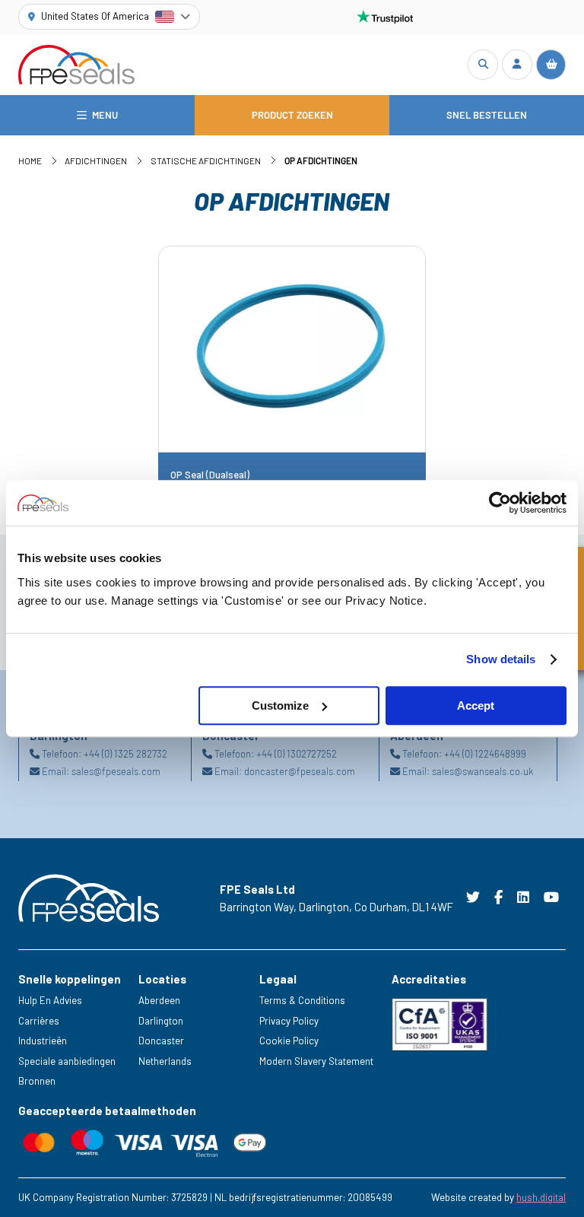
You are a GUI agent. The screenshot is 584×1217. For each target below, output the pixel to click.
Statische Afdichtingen (206, 160)
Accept (475, 705)
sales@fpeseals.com (115, 771)
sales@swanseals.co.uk (482, 771)
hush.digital (541, 1197)
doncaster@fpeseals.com (299, 771)
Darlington (160, 1021)
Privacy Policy (289, 1021)
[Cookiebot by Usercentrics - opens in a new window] (500, 502)
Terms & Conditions (302, 1000)
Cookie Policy (289, 1040)
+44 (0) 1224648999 (485, 754)
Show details (500, 659)
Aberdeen (159, 1000)
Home (30, 160)
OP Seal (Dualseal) (209, 475)
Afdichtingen (96, 160)
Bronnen (37, 1081)
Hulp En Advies (50, 1000)
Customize (280, 705)
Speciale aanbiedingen (67, 1061)
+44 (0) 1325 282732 (125, 754)
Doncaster (161, 1040)
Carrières (38, 1021)
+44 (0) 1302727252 (296, 754)
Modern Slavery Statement (316, 1061)
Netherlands (165, 1061)
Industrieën (42, 1040)
